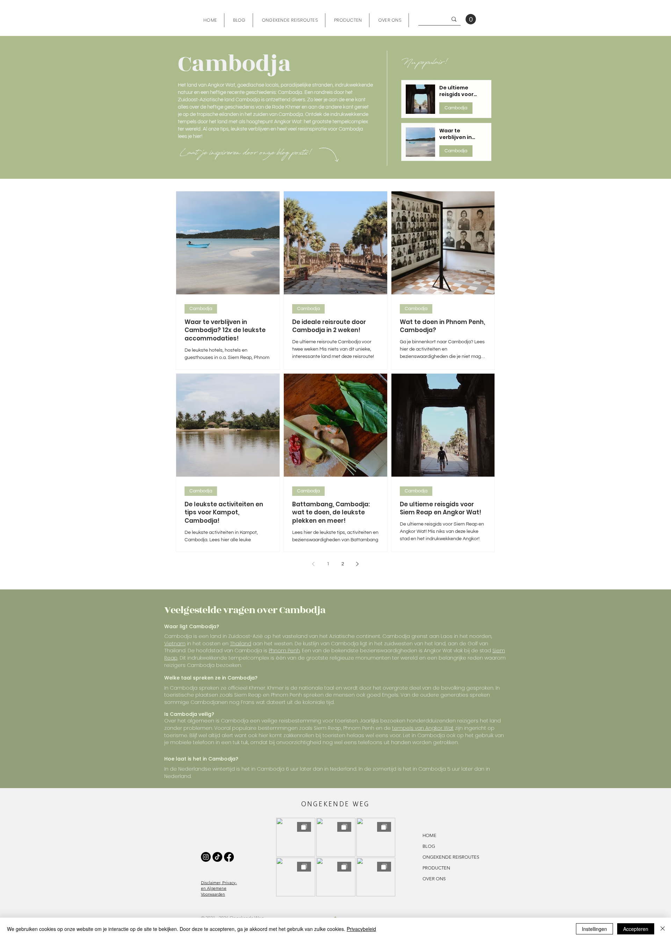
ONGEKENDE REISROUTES (434, 857)
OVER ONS (434, 878)
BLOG (429, 846)
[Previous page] (313, 564)
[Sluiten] (662, 928)
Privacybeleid (361, 928)
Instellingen (594, 928)
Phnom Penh (284, 650)
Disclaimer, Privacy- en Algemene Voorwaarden (219, 888)
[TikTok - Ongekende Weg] (217, 857)
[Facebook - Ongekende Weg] (229, 857)
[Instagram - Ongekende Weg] (206, 857)
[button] (471, 19)
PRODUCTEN (434, 868)
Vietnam (175, 643)
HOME (429, 835)
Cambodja (456, 107)
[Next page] (357, 564)
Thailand (240, 643)
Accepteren (635, 928)
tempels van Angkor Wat (423, 728)
